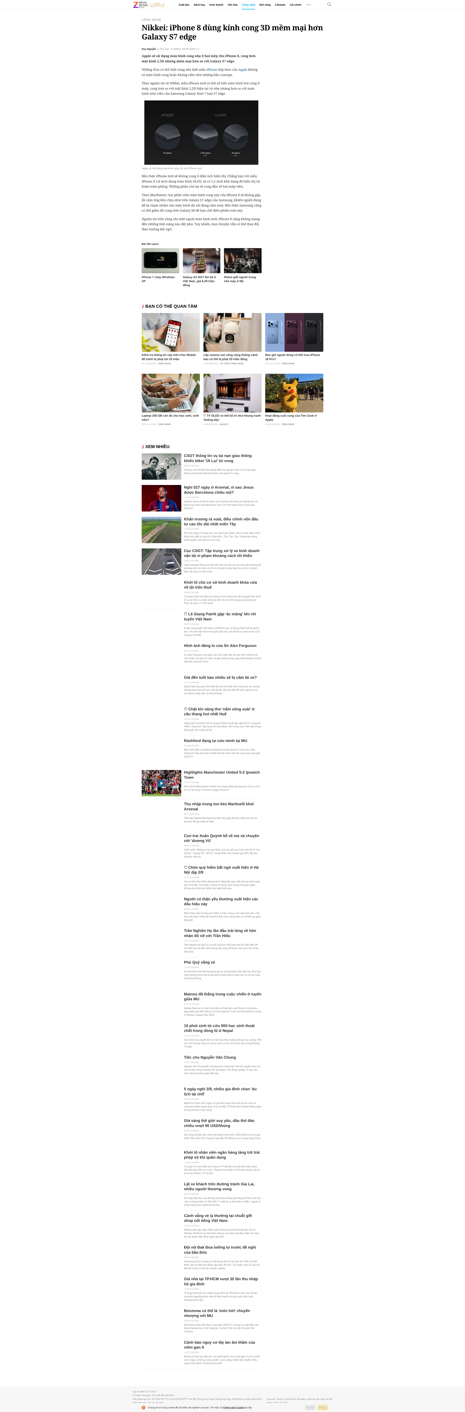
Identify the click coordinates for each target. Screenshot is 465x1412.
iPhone (212, 69)
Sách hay (199, 4)
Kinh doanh (216, 4)
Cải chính (295, 4)
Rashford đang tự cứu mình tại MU (215, 741)
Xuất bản (184, 4)
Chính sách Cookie (233, 1407)
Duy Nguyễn (149, 49)
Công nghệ (248, 4)
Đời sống (265, 4)
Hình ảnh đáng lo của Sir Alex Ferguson (220, 646)
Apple (242, 69)
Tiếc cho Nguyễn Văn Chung (210, 1057)
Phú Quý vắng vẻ (199, 962)
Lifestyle (280, 4)
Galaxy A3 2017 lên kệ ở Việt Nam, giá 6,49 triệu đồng (199, 281)
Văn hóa (232, 4)
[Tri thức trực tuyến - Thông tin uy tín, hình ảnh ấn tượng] (149, 4)
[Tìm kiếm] (329, 5)
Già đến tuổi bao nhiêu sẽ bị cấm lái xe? (220, 677)
